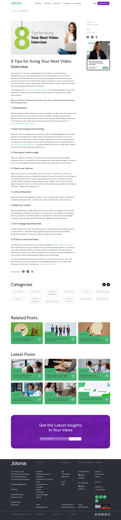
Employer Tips (68, 292)
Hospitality (39, 487)
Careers (97, 477)
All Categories (18, 292)
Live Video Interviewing (18, 477)
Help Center (65, 477)
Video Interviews (93, 25)
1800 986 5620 (83, 507)
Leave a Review (100, 489)
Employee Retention (52, 301)
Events (63, 482)
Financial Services (41, 484)
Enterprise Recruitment (69, 300)
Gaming (38, 497)
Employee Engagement (35, 300)
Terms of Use (57, 514)
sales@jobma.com (42, 507)
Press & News (99, 474)
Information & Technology (44, 479)
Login (95, 3)
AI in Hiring (14, 489)
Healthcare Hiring (85, 299)
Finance (85, 292)
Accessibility (73, 514)
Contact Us (98, 487)
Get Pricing (77, 3)
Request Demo (16, 502)
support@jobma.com (68, 507)
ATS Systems (35, 292)
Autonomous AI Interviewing (20, 479)
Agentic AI (18, 299)
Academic (39, 472)
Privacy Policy (40, 514)
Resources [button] (56, 3)
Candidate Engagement (18, 484)
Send (75, 439)
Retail (38, 482)
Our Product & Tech (17, 472)
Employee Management (52, 293)
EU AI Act (98, 482)
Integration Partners (17, 495)
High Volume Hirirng (102, 292)
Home (13, 11)
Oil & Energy (40, 492)
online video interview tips (63, 245)
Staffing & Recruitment (43, 474)
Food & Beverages (42, 495)
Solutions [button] (47, 3)
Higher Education (102, 299)
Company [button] (66, 3)
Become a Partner (16, 497)
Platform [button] (38, 3)
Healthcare (39, 477)
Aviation (38, 489)
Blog (18, 11)
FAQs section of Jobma (47, 264)
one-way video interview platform (23, 144)
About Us (98, 472)
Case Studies (65, 474)
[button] (104, 284)
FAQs (63, 484)
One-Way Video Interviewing (20, 474)
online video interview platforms (36, 90)
